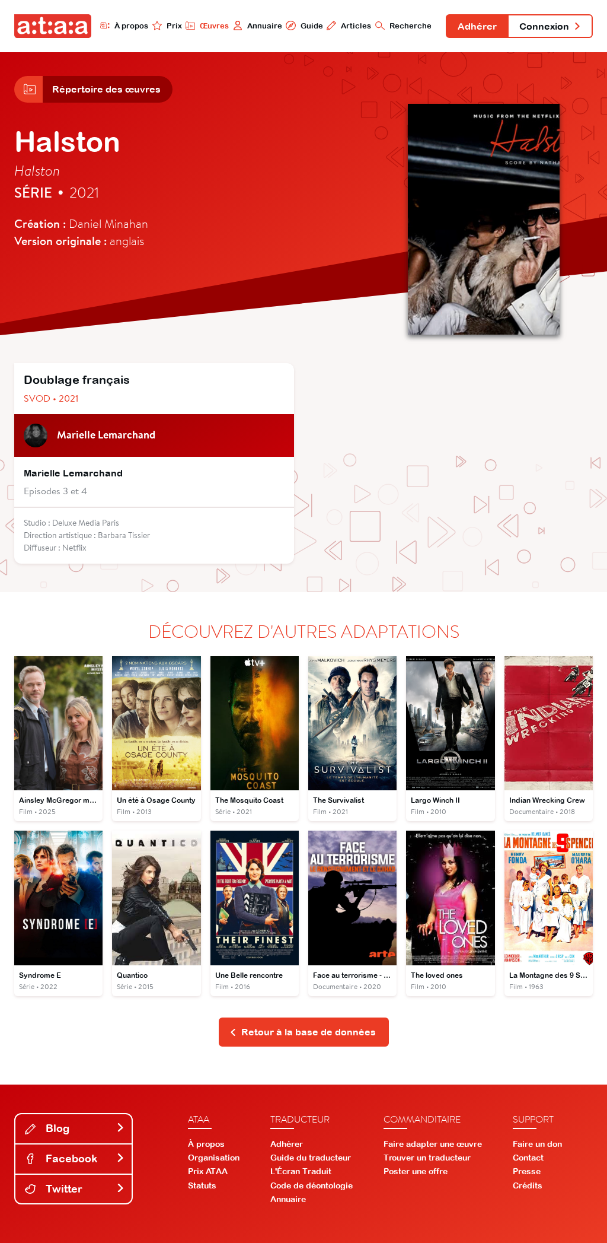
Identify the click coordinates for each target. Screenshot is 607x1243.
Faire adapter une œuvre (433, 1144)
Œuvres (214, 25)
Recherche (410, 25)
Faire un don (537, 1144)
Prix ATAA (208, 1171)
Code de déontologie (311, 1185)
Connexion (544, 26)
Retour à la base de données (308, 1031)
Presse (527, 1171)
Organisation (213, 1157)
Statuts (202, 1185)
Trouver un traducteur (427, 1157)
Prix (174, 25)
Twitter (62, 1188)
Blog (56, 1128)
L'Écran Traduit (300, 1171)
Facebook (70, 1158)
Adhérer (477, 26)
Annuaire (264, 25)
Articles (356, 25)
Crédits (527, 1185)
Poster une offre (416, 1171)
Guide (311, 25)
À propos (131, 25)
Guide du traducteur (310, 1157)
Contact (528, 1157)
